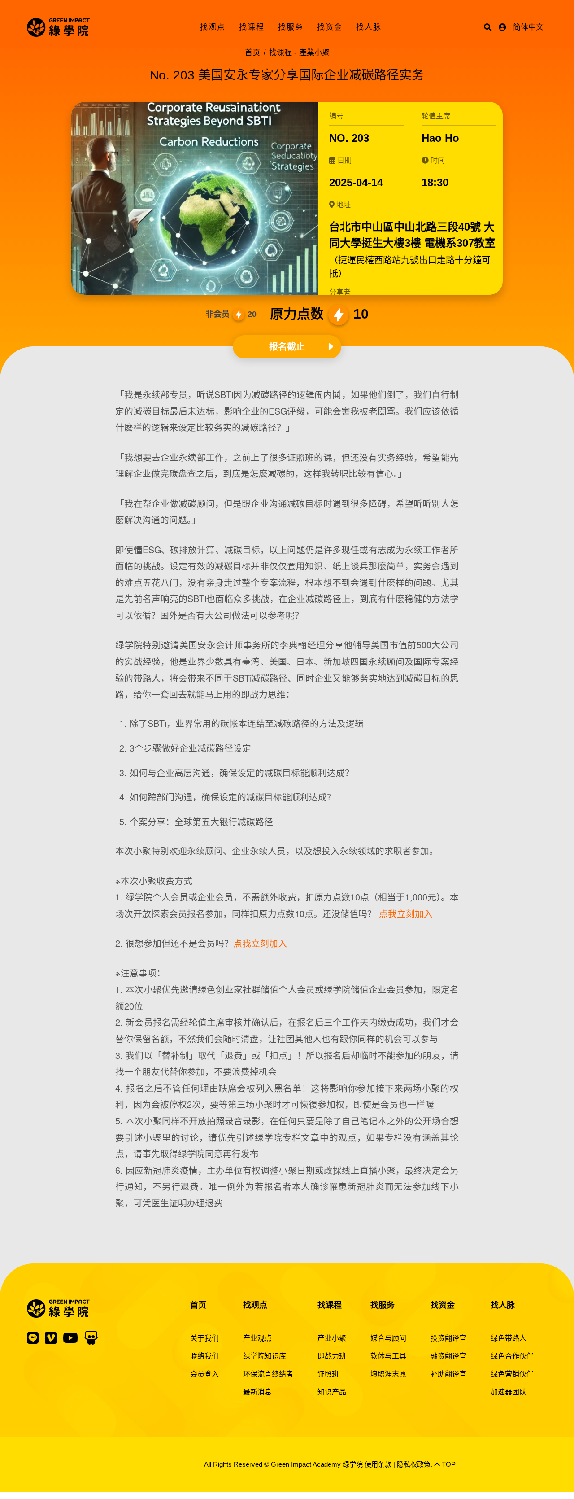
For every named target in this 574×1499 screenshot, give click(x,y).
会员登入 (204, 1374)
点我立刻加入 (406, 913)
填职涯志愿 (388, 1374)
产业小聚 (331, 1338)
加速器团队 (508, 1392)
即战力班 (331, 1356)
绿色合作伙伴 (512, 1356)
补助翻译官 (448, 1374)
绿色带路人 (508, 1338)
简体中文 (528, 27)
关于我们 (204, 1338)
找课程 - (299, 52)
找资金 (330, 27)
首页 (252, 52)
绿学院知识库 (264, 1356)
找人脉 (369, 27)
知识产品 (331, 1392)
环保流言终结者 (268, 1374)
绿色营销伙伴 (512, 1374)
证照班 (328, 1374)
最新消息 (257, 1392)
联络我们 (204, 1356)
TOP (448, 1464)
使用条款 (378, 1464)
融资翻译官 (448, 1356)
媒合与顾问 (388, 1338)
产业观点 (257, 1338)
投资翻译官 (448, 1338)
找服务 (291, 27)
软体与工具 (388, 1356)
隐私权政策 (413, 1464)
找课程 (252, 27)
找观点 (213, 27)
